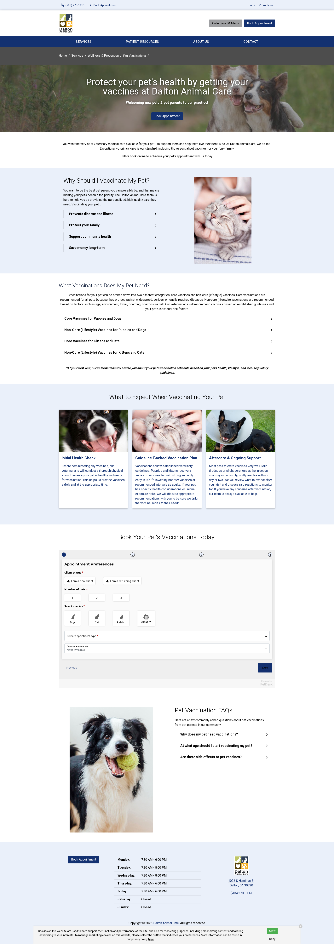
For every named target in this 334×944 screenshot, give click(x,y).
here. (151, 939)
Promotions (266, 5)
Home (63, 55)
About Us (201, 41)
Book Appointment (259, 23)
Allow (272, 931)
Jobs (252, 5)
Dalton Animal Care (166, 923)
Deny (272, 939)
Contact (251, 41)
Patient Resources (142, 41)
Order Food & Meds (225, 23)
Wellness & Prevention (103, 55)
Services (83, 41)
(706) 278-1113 (241, 893)
